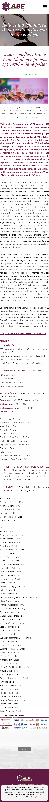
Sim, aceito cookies (17, 797)
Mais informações (32, 797)
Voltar (24, 749)
